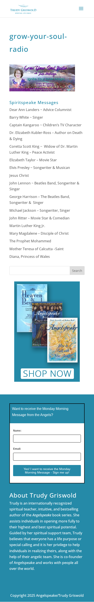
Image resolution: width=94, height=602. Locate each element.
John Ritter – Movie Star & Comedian (39, 218)
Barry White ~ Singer (26, 117)
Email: (17, 448)
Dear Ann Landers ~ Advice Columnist (40, 109)
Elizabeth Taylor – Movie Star (33, 160)
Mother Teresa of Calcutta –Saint (36, 248)
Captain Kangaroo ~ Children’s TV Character (45, 125)
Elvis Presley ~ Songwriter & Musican (39, 167)
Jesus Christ (19, 175)
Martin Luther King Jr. (27, 225)
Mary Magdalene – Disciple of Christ (39, 233)
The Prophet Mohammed (30, 241)
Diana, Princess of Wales (29, 256)
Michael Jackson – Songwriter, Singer (39, 210)
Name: (17, 430)
